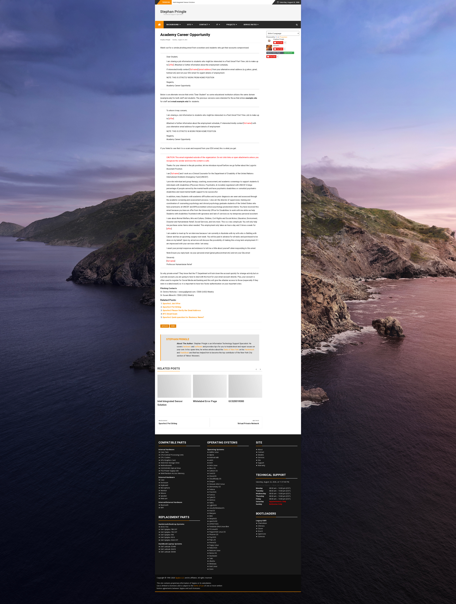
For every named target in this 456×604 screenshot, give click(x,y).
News (173, 326)
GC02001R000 (236, 401)
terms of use (199, 586)
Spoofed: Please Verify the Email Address (182, 310)
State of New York (231, 349)
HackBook (184, 353)
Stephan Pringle (173, 11)
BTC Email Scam (170, 314)
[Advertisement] (256, 12)
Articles (165, 326)
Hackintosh (249, 349)
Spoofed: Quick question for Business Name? (183, 317)
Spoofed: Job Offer (171, 303)
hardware (187, 346)
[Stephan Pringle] (159, 24)
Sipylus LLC (179, 578)
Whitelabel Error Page (205, 401)
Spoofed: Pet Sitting (172, 307)
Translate (283, 37)
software (198, 346)
